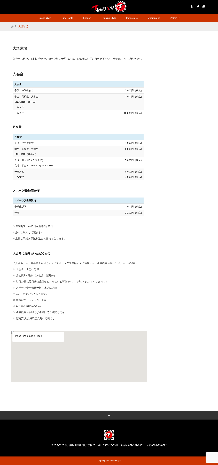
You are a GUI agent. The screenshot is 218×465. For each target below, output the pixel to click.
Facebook (197, 6)
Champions (154, 18)
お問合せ (175, 18)
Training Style (108, 18)
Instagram (203, 6)
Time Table (67, 18)
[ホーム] (12, 23)
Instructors (132, 18)
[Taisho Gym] (109, 438)
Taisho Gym (44, 18)
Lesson (87, 18)
